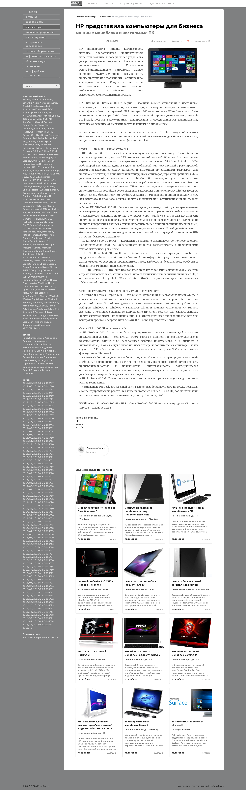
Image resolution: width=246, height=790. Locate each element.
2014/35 (38, 515)
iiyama (33, 170)
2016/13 (27, 595)
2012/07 (49, 383)
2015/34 (27, 566)
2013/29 (49, 457)
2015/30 (49, 560)
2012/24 (38, 402)
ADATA (40, 99)
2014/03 (27, 483)
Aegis (36, 102)
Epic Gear (28, 321)
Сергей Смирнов (32, 370)
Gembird (54, 154)
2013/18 (38, 447)
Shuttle (44, 264)
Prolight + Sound (31, 247)
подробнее (84, 538)
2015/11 (38, 541)
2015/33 (49, 563)
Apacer (44, 318)
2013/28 (38, 457)
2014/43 (27, 524)
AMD (34, 109)
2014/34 (27, 515)
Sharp (36, 264)
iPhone (36, 173)
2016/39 (27, 618)
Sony (33, 270)
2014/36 (49, 515)
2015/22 (27, 553)
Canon (26, 125)
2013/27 (27, 457)
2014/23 (38, 502)
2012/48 (38, 428)
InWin (47, 170)
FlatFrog (39, 148)
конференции (41, 637)
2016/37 (38, 615)
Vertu (25, 292)
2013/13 (49, 441)
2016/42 (27, 621)
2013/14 (27, 444)
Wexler (43, 299)
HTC (38, 167)
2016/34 (38, 611)
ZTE (57, 309)
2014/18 (49, 495)
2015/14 (38, 544)
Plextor (48, 238)
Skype (45, 267)
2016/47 (49, 624)
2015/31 (27, 563)
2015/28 (27, 560)
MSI (24, 212)
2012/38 (27, 418)
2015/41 (38, 573)
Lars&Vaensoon (41, 325)
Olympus (48, 222)
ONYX (26, 225)
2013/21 (38, 450)
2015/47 (38, 579)
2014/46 (27, 528)
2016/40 (38, 618)
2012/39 (38, 418)
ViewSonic (28, 296)
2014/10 (38, 489)
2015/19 (27, 550)
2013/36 (27, 466)
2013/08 (27, 437)
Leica (45, 183)
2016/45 (27, 624)
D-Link (44, 135)
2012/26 (27, 405)
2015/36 (49, 566)
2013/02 (27, 431)
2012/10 (49, 386)
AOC (50, 109)
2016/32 (49, 608)
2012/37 (49, 415)
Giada (42, 157)
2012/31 (49, 408)
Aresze (53, 318)
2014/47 (38, 528)
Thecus (53, 280)
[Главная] (76, 3)
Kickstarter (44, 176)
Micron (36, 199)
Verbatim (50, 289)
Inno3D (47, 321)
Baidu (56, 115)
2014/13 (38, 492)
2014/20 (38, 499)
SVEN (25, 276)
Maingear (35, 193)
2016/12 (49, 592)
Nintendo (35, 215)
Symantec (41, 276)
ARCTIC (53, 112)
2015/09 (49, 537)
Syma (32, 276)
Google (43, 160)
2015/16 (27, 547)
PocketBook (29, 241)
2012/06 (38, 383)
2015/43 (27, 576)
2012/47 (27, 428)
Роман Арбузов (45, 363)
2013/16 (49, 444)
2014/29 (38, 508)
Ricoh (53, 251)
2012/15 (38, 392)
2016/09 (49, 589)
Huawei (45, 167)
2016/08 (38, 589)
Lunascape (45, 189)
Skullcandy (35, 267)
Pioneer (26, 238)
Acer (33, 99)
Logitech (33, 189)
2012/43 (49, 421)
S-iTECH (46, 257)
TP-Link (52, 283)
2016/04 (27, 586)
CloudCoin (39, 128)
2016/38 (49, 615)
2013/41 (49, 470)
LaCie (53, 180)
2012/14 (27, 392)
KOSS (36, 180)
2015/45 (49, 576)
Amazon (27, 109)
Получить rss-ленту (163, 3)
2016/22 (49, 598)
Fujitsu (45, 151)
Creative (35, 135)
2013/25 (38, 453)
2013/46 (38, 476)
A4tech (26, 99)
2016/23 (27, 602)
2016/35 (49, 611)
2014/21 (49, 499)
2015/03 (49, 531)
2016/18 (27, 598)
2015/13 (27, 544)
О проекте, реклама (131, 3)
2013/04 (49, 431)
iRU (50, 173)
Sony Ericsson (44, 270)
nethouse (52, 212)
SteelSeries (38, 273)
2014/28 (27, 508)
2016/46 (38, 624)
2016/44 (49, 621)
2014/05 (49, 483)
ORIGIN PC (36, 228)
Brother (48, 122)
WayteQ (53, 296)
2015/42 (49, 573)
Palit (38, 231)
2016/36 (27, 615)
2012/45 (38, 425)
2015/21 (49, 550)
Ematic (40, 141)
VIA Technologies (38, 292)
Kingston (27, 180)
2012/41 (27, 421)
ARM (25, 115)
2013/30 (27, 460)
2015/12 (49, 541)
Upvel (26, 289)
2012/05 (27, 383)
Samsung (27, 260)
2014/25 (27, 505)
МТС (37, 315)
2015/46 (27, 579)
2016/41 (49, 618)
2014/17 (38, 495)
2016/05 (38, 586)
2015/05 (38, 534)
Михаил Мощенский (33, 360)
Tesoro (37, 328)
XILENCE (42, 305)
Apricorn (34, 112)
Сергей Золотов (48, 367)
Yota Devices (29, 309)
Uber (46, 286)
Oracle (26, 228)
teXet (46, 280)
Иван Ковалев (30, 354)
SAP (45, 260)
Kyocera (44, 180)
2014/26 (38, 505)
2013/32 (49, 460)
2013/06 (38, 434)
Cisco (41, 125)
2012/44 (27, 425)
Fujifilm (36, 151)
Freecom (27, 151)
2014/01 (38, 479)
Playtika (27, 318)
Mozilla (54, 209)
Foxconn (53, 148)
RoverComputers (32, 257)
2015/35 (38, 566)
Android (42, 109)
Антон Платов (43, 344)
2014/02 (49, 479)
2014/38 (38, 518)
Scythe (51, 260)
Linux (25, 189)
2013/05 (27, 434)
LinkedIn (49, 186)
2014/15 (27, 495)
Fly (46, 148)
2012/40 (49, 418)
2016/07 (27, 589)
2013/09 (38, 437)
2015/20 (38, 550)
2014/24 (49, 502)
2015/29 (38, 560)
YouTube (41, 309)
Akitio (54, 102)
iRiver (44, 173)
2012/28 (49, 405)
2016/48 (27, 627)
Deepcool (54, 135)
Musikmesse (33, 212)
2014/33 (49, 511)
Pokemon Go (43, 241)
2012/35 (27, 415)
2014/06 (27, 486)
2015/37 (27, 569)
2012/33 (38, 412)
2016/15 (49, 595)
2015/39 (49, 569)
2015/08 (38, 537)
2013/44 (49, 473)
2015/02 (38, 531)
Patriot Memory (31, 234)
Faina (25, 338)
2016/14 (38, 595)
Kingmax (27, 325)
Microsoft (46, 199)
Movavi (38, 209)
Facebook (46, 144)
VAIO (32, 289)
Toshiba (42, 283)
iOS (24, 173)
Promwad (47, 247)
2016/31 (38, 608)
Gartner (27, 154)
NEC (44, 212)
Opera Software (38, 225)
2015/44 (38, 576)
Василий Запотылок (33, 347)
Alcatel (26, 106)
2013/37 (38, 466)
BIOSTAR (47, 119)
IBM (52, 167)
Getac (34, 157)
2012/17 (27, 395)
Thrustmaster (30, 283)
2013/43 (38, 473)
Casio (34, 125)
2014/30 (49, 508)
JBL (30, 176)
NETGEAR (28, 328)
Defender (27, 138)
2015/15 (49, 544)
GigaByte (51, 157)
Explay (36, 144)
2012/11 (27, 389)
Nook (35, 218)
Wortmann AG (50, 302)
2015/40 (27, 573)
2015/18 (49, 547)
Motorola (41, 206)
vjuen (41, 338)
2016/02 (38, 582)
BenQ (33, 119)
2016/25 (49, 602)
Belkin (26, 119)
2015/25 (27, 557)
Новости (108, 3)
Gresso (34, 164)
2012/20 (27, 399)
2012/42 (38, 421)
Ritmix (31, 254)
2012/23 (27, 402)
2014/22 (27, 502)
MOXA (46, 209)
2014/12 (27, 492)
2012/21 (38, 399)
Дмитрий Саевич (45, 350)
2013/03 (38, 431)
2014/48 (49, 528)
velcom (40, 289)
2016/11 (38, 592)
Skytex (53, 267)
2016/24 (38, 602)
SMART (26, 270)
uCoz (52, 286)
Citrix (48, 125)
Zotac (50, 309)
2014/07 (38, 486)
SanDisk (37, 260)
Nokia (44, 215)
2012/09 (38, 386)
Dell (35, 138)
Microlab (27, 199)
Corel (49, 131)
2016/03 (49, 582)
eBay (25, 141)
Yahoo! (52, 305)
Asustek (48, 115)
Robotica (40, 254)
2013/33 (27, 463)
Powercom (38, 244)
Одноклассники (49, 315)
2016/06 (49, 586)
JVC (35, 176)
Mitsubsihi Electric (32, 202)
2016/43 (38, 621)
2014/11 (49, 489)
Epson (48, 141)
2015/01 (27, 531)
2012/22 (49, 399)
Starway (27, 273)
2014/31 (27, 511)
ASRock (32, 115)
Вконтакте (28, 315)
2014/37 (27, 518)
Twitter (39, 286)
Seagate (27, 264)
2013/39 (27, 470)
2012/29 (27, 408)
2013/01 (49, 428)
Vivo (36, 296)
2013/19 (49, 447)
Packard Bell (29, 231)
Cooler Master (37, 131)
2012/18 (38, 395)
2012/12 (38, 389)
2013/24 (27, 453)
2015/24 (49, 553)
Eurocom (27, 144)
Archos (43, 112)
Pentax (44, 234)
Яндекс (36, 318)
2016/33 (27, 611)
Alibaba (35, 106)
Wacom (44, 296)
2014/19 (27, 499)
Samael (33, 338)
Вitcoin (49, 312)
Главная (92, 3)
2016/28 (38, 605)
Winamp (27, 302)
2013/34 (38, 463)
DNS (55, 138)
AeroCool (45, 102)
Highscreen (45, 164)
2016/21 (38, 598)
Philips (52, 234)
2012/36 (38, 415)
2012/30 (38, 408)
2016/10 (27, 592)
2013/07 (49, 434)
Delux (41, 138)
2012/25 (49, 402)
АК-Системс (37, 312)
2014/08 (49, 486)
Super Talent (52, 273)
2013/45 (27, 476)
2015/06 (49, 534)
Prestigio (50, 244)
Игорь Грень (45, 354)
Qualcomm (28, 251)
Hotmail (27, 167)
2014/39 (49, 518)
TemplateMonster (32, 280)
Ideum (26, 170)
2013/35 (49, 463)
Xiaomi (33, 305)
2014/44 (38, 524)
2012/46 (49, 425)
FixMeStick (28, 148)
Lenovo (53, 183)
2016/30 (27, 608)
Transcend (28, 286)
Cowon (26, 135)
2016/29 (49, 605)
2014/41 (38, 521)
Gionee (26, 160)
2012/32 (27, 412)
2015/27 (49, 557)
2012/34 (49, 412)
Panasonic (47, 231)
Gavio (35, 154)
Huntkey (38, 321)
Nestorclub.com (217, 786)
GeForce (43, 154)
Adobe (48, 99)
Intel (40, 170)
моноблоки (104, 16)
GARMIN (54, 151)
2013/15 (38, 444)
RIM (24, 254)
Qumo (38, 251)
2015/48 (49, 579)
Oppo (51, 225)
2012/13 (49, 389)
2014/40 (27, 521)
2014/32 (38, 511)
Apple (26, 112)
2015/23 (38, 553)
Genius (26, 157)
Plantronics (38, 238)
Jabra (56, 173)
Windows (37, 302)
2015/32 (38, 563)
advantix (27, 102)
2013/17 (27, 447)
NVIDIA (42, 218)
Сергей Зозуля (30, 367)
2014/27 (49, 505)
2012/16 (49, 392)
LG (42, 186)
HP (33, 167)
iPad (29, 173)
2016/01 (27, 582)
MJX (45, 202)
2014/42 (49, 521)
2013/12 (38, 441)
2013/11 (27, 441)
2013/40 (38, 470)
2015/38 (38, 569)
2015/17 (38, 547)
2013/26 (49, 453)
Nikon (26, 215)
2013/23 (49, 450)
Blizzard (38, 122)
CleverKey (28, 128)
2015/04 (27, 534)
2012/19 (49, 395)
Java (25, 176)
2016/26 (27, 605)
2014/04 (38, 483)
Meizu (44, 193)
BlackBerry (28, 122)
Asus (40, 115)
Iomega (55, 170)
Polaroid (27, 244)
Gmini (34, 160)
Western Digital (31, 299)
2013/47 (49, 476)
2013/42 (27, 473)
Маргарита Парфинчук (43, 357)
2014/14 (49, 492)
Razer (46, 251)
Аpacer (26, 312)
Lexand (26, 186)
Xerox (26, 305)
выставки (28, 637)
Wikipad (52, 299)
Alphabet (45, 106)
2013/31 (38, 460)
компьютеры (91, 16)
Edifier (32, 141)
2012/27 (38, 405)
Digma (48, 138)
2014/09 (27, 489)
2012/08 (27, 386)
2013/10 (49, 437)
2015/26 (38, 557)
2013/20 (27, 450)
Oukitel (47, 228)
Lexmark (35, 186)
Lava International (32, 183)
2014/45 (49, 524)
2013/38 (49, 466)
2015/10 (27, 541)
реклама (54, 637)
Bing (39, 119)
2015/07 (27, 537)
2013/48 (27, 479)
